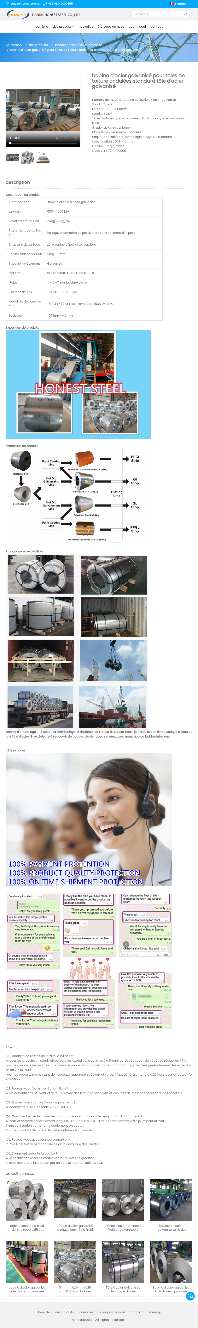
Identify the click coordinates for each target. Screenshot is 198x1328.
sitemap (154, 1312)
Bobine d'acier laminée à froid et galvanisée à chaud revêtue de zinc (123, 1228)
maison (16, 45)
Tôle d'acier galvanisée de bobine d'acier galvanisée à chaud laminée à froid (123, 1289)
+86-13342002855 (60, 4)
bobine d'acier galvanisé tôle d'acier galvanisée (27, 1289)
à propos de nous (111, 26)
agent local (137, 26)
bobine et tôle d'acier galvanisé (79, 45)
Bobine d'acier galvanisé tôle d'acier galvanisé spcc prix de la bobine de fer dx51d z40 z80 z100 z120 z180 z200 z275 (171, 1289)
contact (156, 26)
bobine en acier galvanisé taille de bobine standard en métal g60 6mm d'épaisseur (171, 1228)
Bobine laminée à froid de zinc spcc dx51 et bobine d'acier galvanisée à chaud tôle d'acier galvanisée (27, 1228)
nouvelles (86, 26)
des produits (62, 26)
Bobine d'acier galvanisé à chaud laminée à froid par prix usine (75, 1228)
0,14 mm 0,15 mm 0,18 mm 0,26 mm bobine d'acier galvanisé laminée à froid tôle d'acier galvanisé (75, 1289)
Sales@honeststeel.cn (26, 4)
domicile (41, 26)
